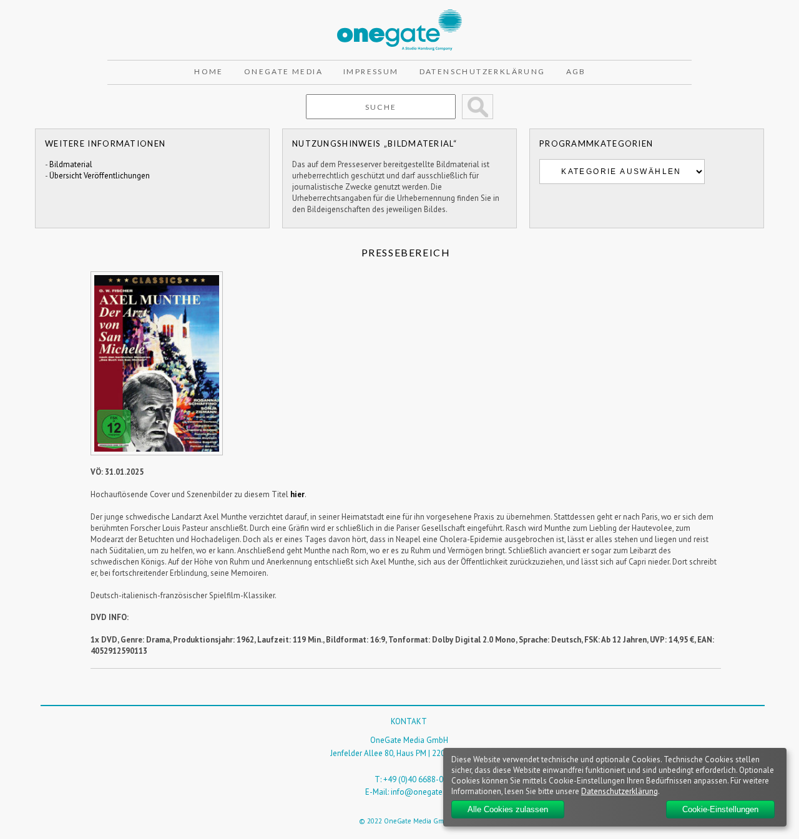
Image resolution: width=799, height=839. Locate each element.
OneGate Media (283, 71)
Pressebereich (406, 252)
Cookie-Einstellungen (720, 809)
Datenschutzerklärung (482, 71)
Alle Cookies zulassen (508, 809)
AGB (576, 71)
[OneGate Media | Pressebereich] (399, 14)
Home (208, 71)
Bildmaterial (70, 164)
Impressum (371, 71)
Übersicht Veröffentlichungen (99, 175)
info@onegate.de (422, 792)
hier (297, 494)
